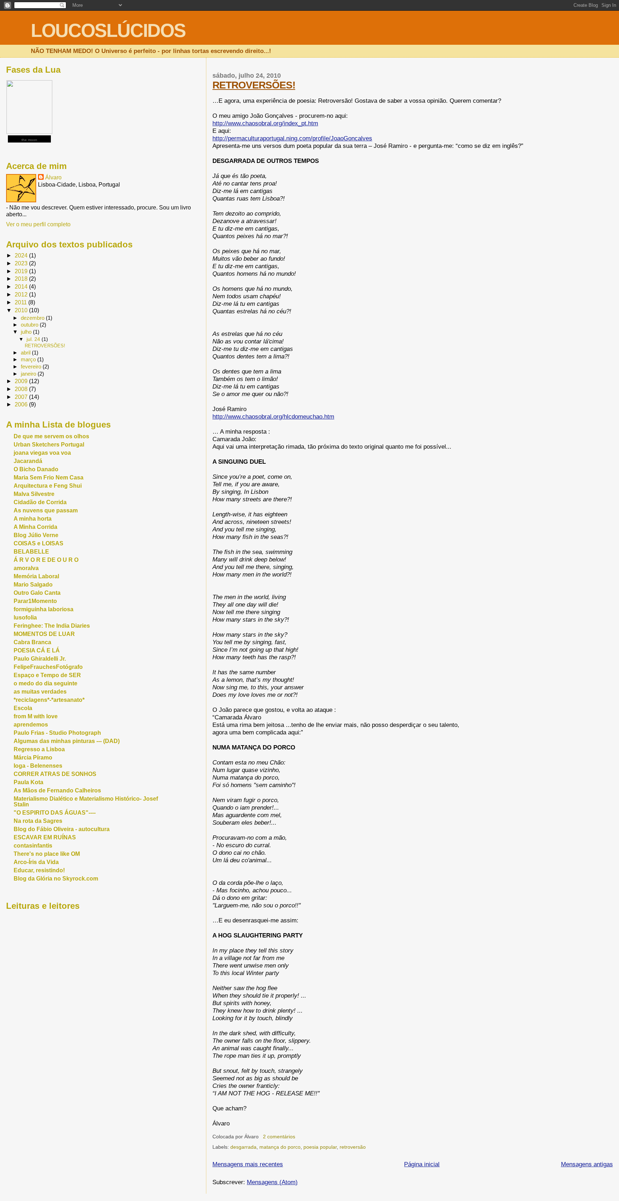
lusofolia (25, 617)
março (29, 359)
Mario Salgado (33, 585)
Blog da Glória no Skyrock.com (56, 879)
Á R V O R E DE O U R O (46, 560)
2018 (22, 279)
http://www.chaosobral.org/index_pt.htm (265, 123)
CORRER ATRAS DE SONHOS (55, 774)
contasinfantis (33, 846)
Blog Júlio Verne (36, 535)
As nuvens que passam (46, 510)
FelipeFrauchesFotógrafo (48, 667)
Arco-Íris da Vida (36, 862)
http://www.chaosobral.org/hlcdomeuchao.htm (273, 416)
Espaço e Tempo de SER (47, 675)
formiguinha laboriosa (43, 609)
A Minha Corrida (35, 527)
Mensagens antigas (587, 1164)
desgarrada (243, 1147)
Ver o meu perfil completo (38, 224)
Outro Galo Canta (37, 593)
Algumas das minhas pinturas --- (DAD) (67, 741)
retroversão (353, 1147)
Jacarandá (28, 461)
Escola (23, 708)
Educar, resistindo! (39, 870)
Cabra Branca (32, 642)
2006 (22, 404)
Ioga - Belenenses (38, 766)
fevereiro (32, 367)
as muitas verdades (40, 692)
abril (26, 353)
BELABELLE (31, 552)
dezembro (33, 318)
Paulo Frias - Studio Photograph (57, 733)
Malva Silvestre (34, 494)
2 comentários (279, 1136)
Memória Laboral (36, 576)
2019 (22, 271)
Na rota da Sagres (38, 821)
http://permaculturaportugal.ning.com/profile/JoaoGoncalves (292, 138)
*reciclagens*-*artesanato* (49, 700)
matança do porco (280, 1147)
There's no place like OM (47, 854)
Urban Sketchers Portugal (49, 445)
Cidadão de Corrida (40, 502)
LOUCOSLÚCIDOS (108, 30)
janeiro (29, 374)
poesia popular (320, 1147)
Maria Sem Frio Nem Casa (48, 477)
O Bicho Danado (36, 469)
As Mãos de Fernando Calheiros (57, 790)
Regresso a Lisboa (39, 749)
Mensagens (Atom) (272, 1182)
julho (27, 332)
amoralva (26, 568)
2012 (22, 294)
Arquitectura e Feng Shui (48, 486)
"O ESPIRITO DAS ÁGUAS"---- (55, 813)
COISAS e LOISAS (38, 543)
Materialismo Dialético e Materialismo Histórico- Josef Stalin (86, 801)
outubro (30, 325)
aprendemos (31, 725)
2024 (22, 255)
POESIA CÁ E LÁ (37, 650)
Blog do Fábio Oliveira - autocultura (62, 829)
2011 (21, 302)
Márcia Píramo (33, 757)
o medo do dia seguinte (45, 683)
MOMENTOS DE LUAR (44, 634)
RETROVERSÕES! (253, 85)
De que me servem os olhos (51, 436)
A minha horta (33, 519)
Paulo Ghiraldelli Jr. (40, 659)
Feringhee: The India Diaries (52, 626)
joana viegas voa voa (42, 453)
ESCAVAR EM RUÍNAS (45, 837)
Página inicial (422, 1164)
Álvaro (53, 177)
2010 (22, 310)
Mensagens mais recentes (247, 1164)
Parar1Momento (35, 601)
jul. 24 (34, 339)
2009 (22, 381)
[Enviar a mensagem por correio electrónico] (297, 1136)
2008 (22, 389)
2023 (22, 263)
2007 (22, 397)
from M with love (36, 716)
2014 (22, 287)
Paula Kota (28, 782)
